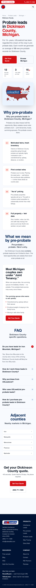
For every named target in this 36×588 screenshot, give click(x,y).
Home (4, 15)
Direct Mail (26, 543)
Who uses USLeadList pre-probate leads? (13, 390)
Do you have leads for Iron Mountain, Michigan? (13, 347)
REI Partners (27, 561)
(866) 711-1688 (30, 2)
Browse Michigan (23, 59)
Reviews (25, 564)
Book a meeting (8, 2)
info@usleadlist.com (8, 541)
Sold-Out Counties (8, 564)
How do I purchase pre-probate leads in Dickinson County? (13, 402)
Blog (3, 557)
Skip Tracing (27, 540)
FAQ (3, 561)
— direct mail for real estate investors (15, 578)
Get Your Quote (8, 59)
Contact (25, 557)
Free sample (6, 554)
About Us (26, 554)
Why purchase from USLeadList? (10, 380)
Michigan (21, 15)
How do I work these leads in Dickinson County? (14, 370)
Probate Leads (12, 15)
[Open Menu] (33, 7)
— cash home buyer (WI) (15, 574)
